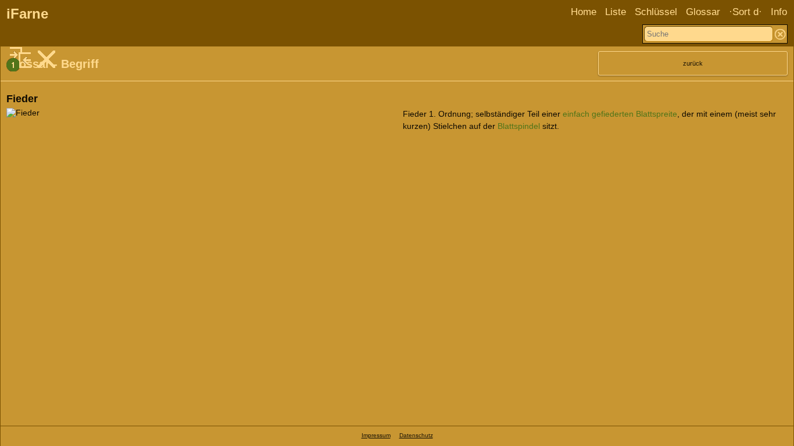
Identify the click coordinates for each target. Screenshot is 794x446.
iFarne (27, 13)
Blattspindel (519, 126)
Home (583, 11)
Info (779, 11)
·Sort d (744, 11)
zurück (693, 63)
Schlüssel (656, 11)
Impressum (376, 435)
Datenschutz (416, 435)
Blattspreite (656, 113)
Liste (615, 11)
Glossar (703, 11)
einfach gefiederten (598, 113)
